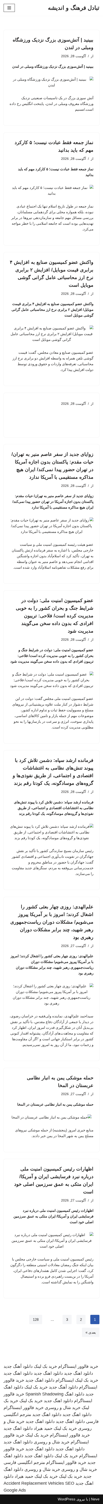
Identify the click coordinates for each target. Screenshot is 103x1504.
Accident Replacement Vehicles (34, 1483)
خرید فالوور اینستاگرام (78, 1366)
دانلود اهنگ (74, 1394)
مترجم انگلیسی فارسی (24, 1462)
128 (36, 1319)
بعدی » (91, 1332)
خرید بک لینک (45, 1366)
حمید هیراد (43, 1428)
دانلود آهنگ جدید (18, 1366)
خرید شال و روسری (62, 1407)
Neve (95, 1499)
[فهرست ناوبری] (9, 8)
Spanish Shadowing (44, 1394)
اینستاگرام (65, 1380)
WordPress (66, 1499)
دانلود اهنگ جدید (78, 1373)
